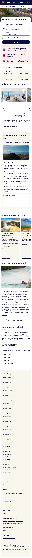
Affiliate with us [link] (6, 496)
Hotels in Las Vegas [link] (7, 379)
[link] (23, 90)
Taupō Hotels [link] (9, 6)
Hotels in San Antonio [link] (8, 418)
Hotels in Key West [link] (7, 426)
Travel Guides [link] (6, 535)
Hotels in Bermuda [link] (7, 456)
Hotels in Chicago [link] (7, 385)
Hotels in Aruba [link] (6, 446)
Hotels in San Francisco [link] (8, 398)
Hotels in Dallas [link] (6, 439)
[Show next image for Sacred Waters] (23, 95)
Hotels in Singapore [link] (7, 451)
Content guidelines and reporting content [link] (13, 521)
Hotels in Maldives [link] (7, 454)
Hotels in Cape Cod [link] (7, 475)
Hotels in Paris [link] (6, 405)
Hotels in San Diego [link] (7, 392)
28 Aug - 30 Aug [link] (8, 79)
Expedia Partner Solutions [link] (9, 498)
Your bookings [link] (6, 481)
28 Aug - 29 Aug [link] (23, 73)
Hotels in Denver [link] (7, 408)
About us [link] (5, 530)
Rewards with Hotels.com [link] (9, 538)
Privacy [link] (4, 513)
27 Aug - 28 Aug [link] (8, 73)
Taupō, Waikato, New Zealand (14, 24)
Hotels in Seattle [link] (7, 434)
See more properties (9, 126)
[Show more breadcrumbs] (2, 6)
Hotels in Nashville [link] (7, 395)
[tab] (8, 142)
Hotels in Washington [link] (8, 411)
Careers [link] (4, 532)
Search (16, 42)
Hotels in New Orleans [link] (8, 390)
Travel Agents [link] (6, 504)
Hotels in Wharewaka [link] (8, 361)
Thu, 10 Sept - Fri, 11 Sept (13, 29)
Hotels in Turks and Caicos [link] (9, 449)
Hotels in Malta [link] (6, 459)
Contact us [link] (5, 486)
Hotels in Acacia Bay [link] (8, 354)
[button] (16, 328)
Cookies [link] (4, 515)
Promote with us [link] (7, 501)
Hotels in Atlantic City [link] (8, 424)
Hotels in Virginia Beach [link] (8, 432)
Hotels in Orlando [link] (7, 387)
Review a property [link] (7, 489)
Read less (4, 249)
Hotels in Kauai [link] (6, 469)
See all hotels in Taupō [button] (15, 320)
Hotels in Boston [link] (7, 421)
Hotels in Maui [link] (6, 464)
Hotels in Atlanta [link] (7, 416)
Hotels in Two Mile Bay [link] (9, 367)
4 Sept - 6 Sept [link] (24, 79)
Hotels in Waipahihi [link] (8, 364)
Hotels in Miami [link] (6, 403)
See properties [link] (6, 258)
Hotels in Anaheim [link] (7, 437)
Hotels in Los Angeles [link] (8, 400)
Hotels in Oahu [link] (6, 472)
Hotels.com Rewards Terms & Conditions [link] (12, 523)
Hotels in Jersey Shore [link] (8, 462)
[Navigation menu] (29, 2)
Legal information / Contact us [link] (10, 518)
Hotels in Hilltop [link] (7, 357)
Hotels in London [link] (7, 429)
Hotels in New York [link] (7, 382)
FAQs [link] (4, 484)
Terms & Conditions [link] (7, 510)
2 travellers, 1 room (11, 34)
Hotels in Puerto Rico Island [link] (9, 467)
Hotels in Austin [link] (6, 413)
